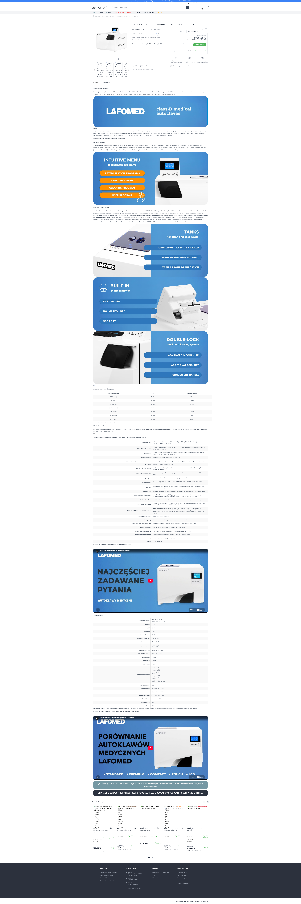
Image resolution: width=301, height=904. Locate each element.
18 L (155, 43)
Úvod (94, 16)
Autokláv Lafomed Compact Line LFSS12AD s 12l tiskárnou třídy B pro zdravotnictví (119, 16)
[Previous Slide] (204, 802)
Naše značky (155, 878)
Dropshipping (180, 880)
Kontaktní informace (105, 878)
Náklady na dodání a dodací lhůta (160, 872)
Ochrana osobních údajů (106, 875)
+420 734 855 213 (194, 3)
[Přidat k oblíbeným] (202, 28)
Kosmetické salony (182, 872)
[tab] (149, 857)
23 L (161, 43)
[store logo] (99, 7)
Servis (153, 875)
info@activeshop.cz (133, 884)
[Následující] (129, 70)
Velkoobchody (181, 878)
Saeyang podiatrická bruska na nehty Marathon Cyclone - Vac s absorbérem (103, 830)
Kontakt (204, 3)
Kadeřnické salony (182, 875)
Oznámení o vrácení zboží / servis (109, 880)
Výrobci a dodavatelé (183, 883)
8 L (144, 43)
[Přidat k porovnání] (206, 28)
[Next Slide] (208, 802)
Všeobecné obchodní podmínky (108, 872)
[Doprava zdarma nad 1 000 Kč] (103, 815)
